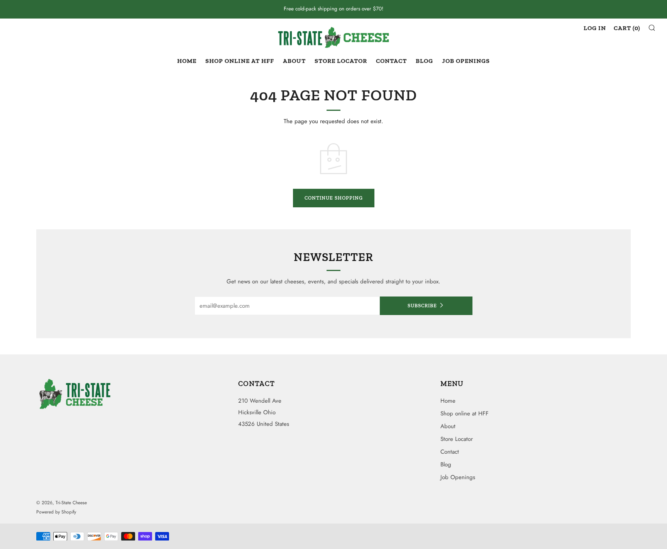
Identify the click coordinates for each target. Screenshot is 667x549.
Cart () (627, 28)
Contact (391, 60)
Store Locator (341, 60)
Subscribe (422, 305)
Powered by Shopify (56, 511)
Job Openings (466, 60)
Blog (424, 60)
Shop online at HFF (239, 60)
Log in (595, 28)
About (294, 60)
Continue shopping (334, 198)
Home (186, 60)
